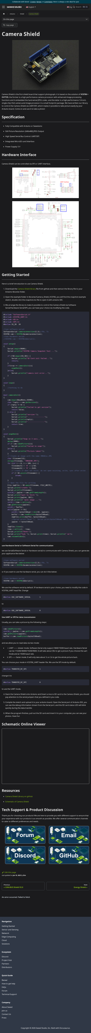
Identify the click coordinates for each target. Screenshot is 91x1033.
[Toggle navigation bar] (3, 7)
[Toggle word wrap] (82, 314)
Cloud (4, 940)
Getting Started (8, 926)
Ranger (39, 2)
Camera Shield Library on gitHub (19, 796)
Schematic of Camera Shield (17, 801)
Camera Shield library (27, 289)
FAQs (4, 987)
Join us (4, 1010)
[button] (31, 7)
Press (4, 1018)
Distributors (7, 967)
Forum (4, 991)
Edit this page (10, 872)
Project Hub (7, 960)
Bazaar (5, 980)
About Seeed (7, 1007)
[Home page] (4, 13)
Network (5, 933)
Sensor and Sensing (10, 929)
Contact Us (6, 1014)
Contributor (48, 2)
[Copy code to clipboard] (86, 314)
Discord (5, 956)
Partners (5, 964)
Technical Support (9, 994)
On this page (8, 19)
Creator (33, 2)
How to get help (8, 983)
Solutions (6, 944)
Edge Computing (9, 937)
